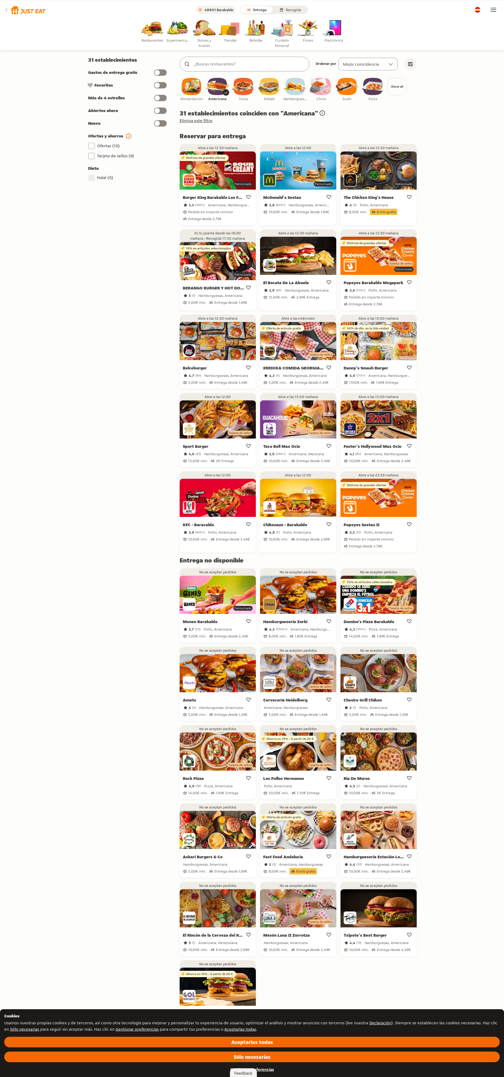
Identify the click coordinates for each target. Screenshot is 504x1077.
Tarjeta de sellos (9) (115, 156)
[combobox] (249, 64)
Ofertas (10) (108, 146)
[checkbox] (191, 89)
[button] (25, 10)
